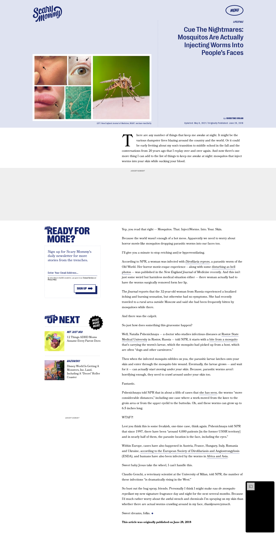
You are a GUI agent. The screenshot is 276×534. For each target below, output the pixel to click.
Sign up (82, 288)
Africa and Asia (217, 456)
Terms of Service (88, 278)
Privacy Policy (52, 280)
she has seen (208, 393)
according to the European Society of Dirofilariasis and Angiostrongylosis (189, 451)
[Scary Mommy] (47, 13)
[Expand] (249, 484)
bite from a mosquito (223, 339)
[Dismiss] (270, 484)
